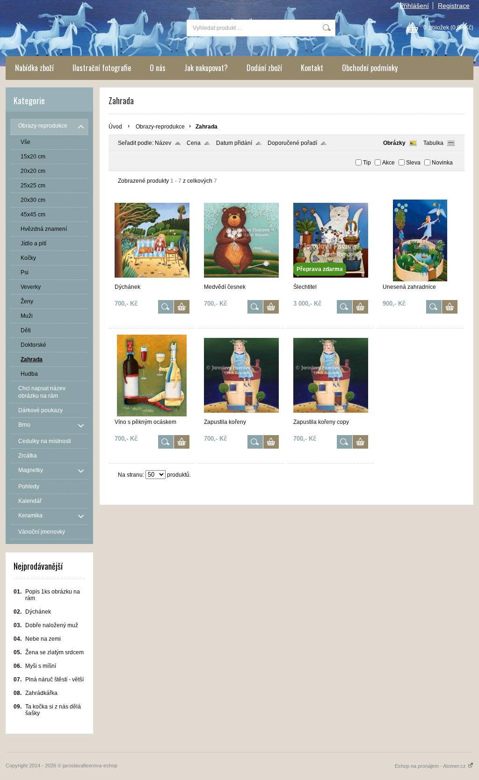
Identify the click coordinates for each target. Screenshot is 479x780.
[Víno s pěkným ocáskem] (152, 414)
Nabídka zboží (34, 67)
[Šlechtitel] (330, 279)
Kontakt (312, 67)
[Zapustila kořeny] (241, 414)
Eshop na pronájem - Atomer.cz (431, 766)
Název (163, 143)
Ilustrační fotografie (102, 67)
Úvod (115, 126)
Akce (388, 162)
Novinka (442, 162)
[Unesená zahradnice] (420, 279)
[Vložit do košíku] (181, 307)
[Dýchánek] (152, 279)
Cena (194, 143)
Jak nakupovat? (206, 67)
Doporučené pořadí (292, 143)
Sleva (413, 162)
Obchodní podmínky (370, 67)
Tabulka (433, 143)
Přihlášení (414, 5)
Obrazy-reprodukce (160, 126)
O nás (158, 67)
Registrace (454, 5)
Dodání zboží (264, 67)
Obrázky (394, 143)
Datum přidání (234, 143)
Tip (367, 162)
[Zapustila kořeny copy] (330, 414)
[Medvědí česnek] (241, 279)
